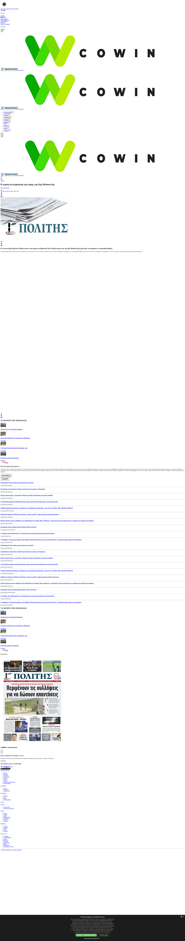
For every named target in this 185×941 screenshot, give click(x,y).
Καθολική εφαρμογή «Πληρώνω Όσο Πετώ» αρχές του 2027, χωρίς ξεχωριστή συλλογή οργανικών (30, 514)
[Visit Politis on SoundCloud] (10, 767)
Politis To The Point (5, 24)
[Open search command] (2, 134)
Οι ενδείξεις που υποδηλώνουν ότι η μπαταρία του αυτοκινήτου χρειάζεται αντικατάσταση (27, 533)
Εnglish (3, 15)
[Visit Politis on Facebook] (1, 767)
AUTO (5, 123)
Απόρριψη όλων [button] (104, 935)
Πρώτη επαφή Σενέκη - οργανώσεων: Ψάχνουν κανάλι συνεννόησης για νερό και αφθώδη (27, 495)
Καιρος (5, 844)
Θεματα (5, 828)
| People (2, 181)
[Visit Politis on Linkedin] (7, 767)
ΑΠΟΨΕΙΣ (6, 119)
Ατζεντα (5, 826)
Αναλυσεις (5, 789)
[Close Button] (2, 751)
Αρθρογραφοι (6, 790)
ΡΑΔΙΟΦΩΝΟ (4, 19)
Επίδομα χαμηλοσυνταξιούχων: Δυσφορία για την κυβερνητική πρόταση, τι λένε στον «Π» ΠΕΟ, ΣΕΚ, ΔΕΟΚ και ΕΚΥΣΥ (37, 508)
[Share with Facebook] (1, 193)
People (5, 798)
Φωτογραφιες (6, 842)
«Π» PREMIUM (7, 837)
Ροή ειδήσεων (6, 475)
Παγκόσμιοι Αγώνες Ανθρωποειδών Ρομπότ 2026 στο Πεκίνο (18, 527)
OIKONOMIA (7, 117)
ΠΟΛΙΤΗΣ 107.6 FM (8, 846)
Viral (4, 797)
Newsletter (5, 836)
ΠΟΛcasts (5, 841)
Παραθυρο (6, 130)
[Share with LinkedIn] (1, 196)
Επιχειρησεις (6, 776)
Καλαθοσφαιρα (6, 817)
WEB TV (3, 23)
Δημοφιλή (5, 479)
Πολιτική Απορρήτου (105, 932)
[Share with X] (1, 194)
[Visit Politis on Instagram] (5, 767)
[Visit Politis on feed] (12, 767)
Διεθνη (5, 816)
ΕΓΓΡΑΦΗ (3, 761)
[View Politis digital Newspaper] (92, 700)
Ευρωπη (5, 779)
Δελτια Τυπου (6, 807)
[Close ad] (2, 752)
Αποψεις (5, 821)
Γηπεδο (5, 128)
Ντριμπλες (5, 819)
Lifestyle (5, 795)
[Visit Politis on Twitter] (3, 767)
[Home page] (1, 179)
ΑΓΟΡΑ (5, 125)
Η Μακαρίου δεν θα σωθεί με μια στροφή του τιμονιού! (17, 482)
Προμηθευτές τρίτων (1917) (91, 924)
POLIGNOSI (4, 21)
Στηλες (5, 788)
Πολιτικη (5, 774)
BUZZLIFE (6, 122)
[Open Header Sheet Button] (2, 31)
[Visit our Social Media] (1, 10)
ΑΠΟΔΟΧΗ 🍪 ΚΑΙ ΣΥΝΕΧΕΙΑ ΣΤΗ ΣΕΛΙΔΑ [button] (86, 935)
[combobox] (181, 916)
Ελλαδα (5, 778)
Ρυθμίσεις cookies (97, 932)
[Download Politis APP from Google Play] (7, 769)
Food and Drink (7, 799)
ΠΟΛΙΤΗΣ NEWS (7, 112)
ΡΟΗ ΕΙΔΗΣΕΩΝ (5, 20)
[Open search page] (1, 177)
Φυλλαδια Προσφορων (8, 808)
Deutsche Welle (7, 783)
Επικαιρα (5, 827)
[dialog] (92, 928)
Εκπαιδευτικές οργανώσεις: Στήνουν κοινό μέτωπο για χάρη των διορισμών (23, 489)
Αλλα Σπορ (6, 818)
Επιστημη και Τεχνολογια (9, 782)
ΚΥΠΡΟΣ (6, 115)
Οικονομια (5, 775)
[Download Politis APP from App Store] (3, 769)
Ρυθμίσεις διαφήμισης (94, 930)
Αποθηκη (5, 831)
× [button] (183, 916)
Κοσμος (5, 780)
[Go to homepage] (9, 69)
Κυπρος (5, 773)
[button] (92, 938)
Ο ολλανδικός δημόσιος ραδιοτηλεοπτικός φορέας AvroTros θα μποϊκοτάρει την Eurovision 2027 (29, 501)
